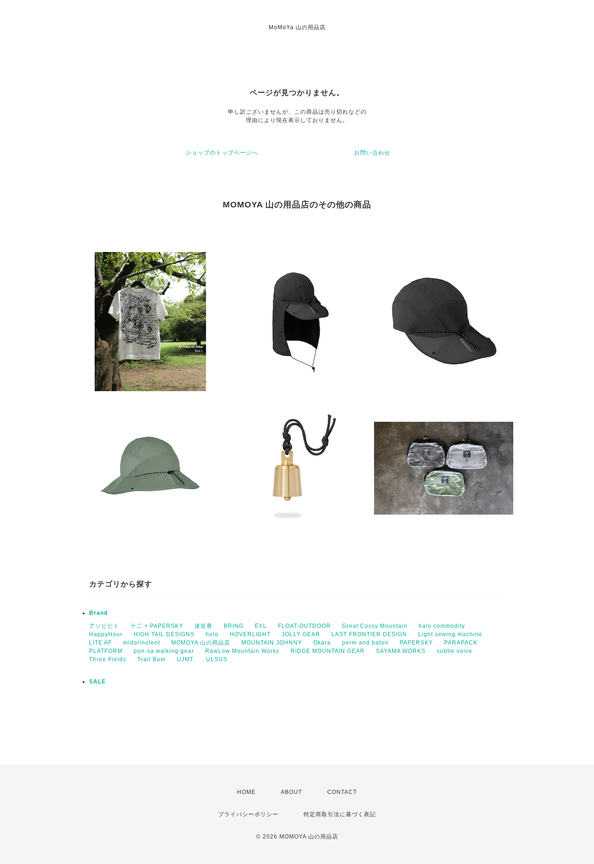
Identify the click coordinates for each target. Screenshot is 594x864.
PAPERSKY (416, 642)
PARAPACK (461, 642)
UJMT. (186, 659)
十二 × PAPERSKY (156, 626)
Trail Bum (151, 659)
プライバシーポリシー (248, 814)
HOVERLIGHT (250, 634)
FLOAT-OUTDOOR (304, 626)
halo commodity (442, 626)
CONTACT (342, 792)
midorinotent (141, 642)
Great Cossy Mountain (374, 626)
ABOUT (291, 792)
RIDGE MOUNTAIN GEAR (328, 651)
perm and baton (365, 642)
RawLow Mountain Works (242, 651)
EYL (261, 626)
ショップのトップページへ (222, 152)
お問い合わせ (372, 152)
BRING (234, 626)
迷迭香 (203, 626)
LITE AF (100, 642)
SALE (97, 681)
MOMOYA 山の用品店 (200, 642)
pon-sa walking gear (164, 651)
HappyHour (106, 634)
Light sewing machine (450, 634)
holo (212, 634)
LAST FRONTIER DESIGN (369, 634)
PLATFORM (106, 651)
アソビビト (104, 626)
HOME (246, 792)
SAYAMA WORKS (401, 651)
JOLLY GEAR (301, 634)
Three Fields (107, 659)
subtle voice (454, 651)
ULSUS (216, 659)
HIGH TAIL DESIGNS (164, 634)
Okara (322, 642)
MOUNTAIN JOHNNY (271, 642)
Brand (98, 613)
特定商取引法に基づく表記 (339, 814)
